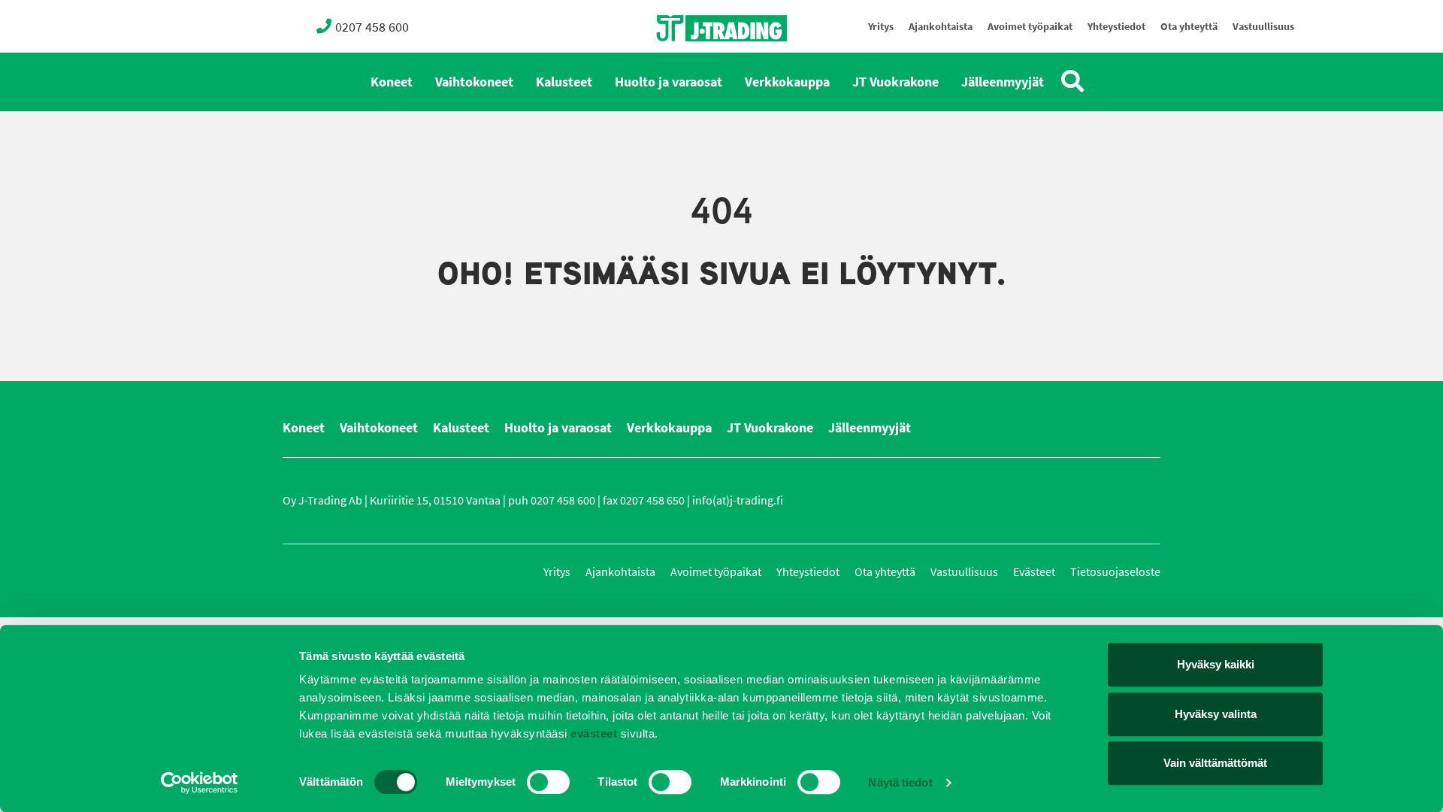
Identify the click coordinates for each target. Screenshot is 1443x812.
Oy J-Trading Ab (694, 61)
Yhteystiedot (1116, 27)
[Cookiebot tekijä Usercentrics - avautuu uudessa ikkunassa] (199, 782)
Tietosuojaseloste (1115, 572)
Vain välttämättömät (1215, 762)
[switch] (548, 782)
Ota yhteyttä (1189, 27)
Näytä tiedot (900, 782)
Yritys (881, 27)
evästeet (592, 733)
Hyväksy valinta (1216, 713)
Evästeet (1034, 572)
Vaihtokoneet (474, 82)
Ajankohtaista (941, 27)
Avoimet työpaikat (1030, 27)
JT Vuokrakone (895, 82)
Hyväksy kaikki (1215, 664)
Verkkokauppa (787, 82)
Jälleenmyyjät (1002, 82)
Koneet (392, 82)
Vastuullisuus (1263, 27)
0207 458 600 (372, 27)
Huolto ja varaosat (668, 82)
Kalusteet (564, 82)
